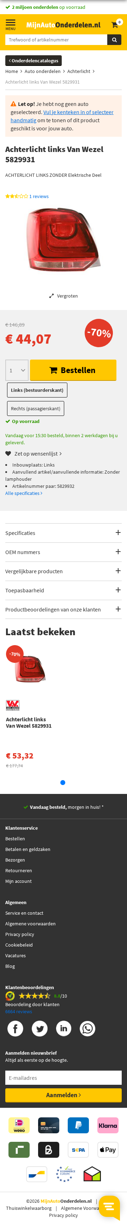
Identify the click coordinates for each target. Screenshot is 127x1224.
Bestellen (77, 370)
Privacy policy (19, 934)
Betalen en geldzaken (27, 849)
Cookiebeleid (19, 945)
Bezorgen (15, 860)
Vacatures (15, 955)
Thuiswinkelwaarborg (29, 1208)
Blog (10, 966)
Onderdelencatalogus (34, 60)
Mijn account (18, 881)
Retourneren (18, 870)
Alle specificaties (23, 493)
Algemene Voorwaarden (86, 1208)
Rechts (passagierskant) (35, 408)
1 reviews (39, 196)
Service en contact (24, 913)
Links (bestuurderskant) (37, 390)
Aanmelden (62, 1095)
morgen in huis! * (67, 807)
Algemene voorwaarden (30, 923)
